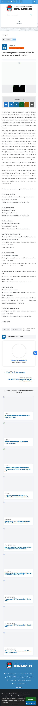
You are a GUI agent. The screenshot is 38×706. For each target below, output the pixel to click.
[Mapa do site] (18, 1)
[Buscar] (31, 15)
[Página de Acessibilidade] (21, 1)
